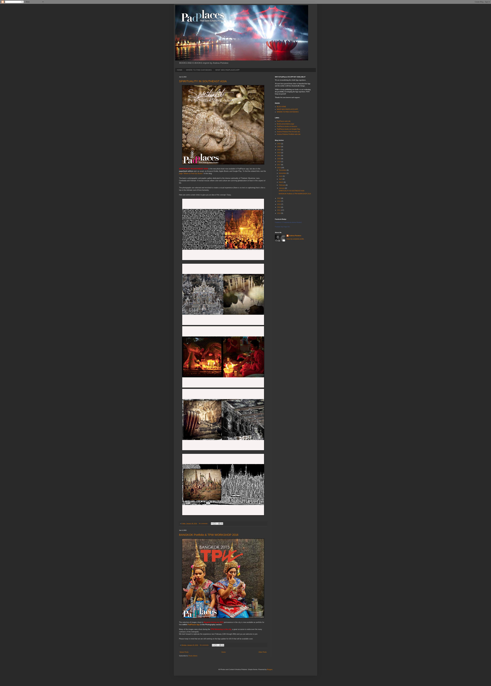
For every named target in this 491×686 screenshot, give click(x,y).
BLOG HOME (281, 107)
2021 (279, 156)
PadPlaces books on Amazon (287, 126)
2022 (279, 153)
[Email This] (212, 523)
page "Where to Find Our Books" (191, 173)
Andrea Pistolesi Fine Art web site (288, 132)
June (281, 176)
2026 (279, 144)
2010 (279, 213)
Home (223, 652)
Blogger (269, 669)
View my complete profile (295, 239)
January (282, 188)
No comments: (203, 523)
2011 (279, 210)
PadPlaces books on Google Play (288, 129)
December (283, 170)
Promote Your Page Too (282, 226)
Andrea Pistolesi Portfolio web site (288, 134)
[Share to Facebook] (219, 523)
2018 (279, 162)
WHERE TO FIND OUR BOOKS (199, 70)
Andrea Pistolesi (295, 236)
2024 (279, 150)
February (282, 185)
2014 (279, 201)
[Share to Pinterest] (222, 523)
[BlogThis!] (214, 523)
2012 (279, 207)
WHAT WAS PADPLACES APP (227, 70)
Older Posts (263, 652)
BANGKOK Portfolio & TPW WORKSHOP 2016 (208, 534)
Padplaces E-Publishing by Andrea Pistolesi (288, 222)
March (281, 182)
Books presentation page (285, 124)
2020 (279, 159)
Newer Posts (184, 652)
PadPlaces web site (284, 121)
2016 (279, 168)
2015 (279, 198)
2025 (279, 147)
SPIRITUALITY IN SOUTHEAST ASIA (203, 81)
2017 (279, 165)
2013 (279, 204)
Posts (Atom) (192, 656)
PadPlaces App (194, 625)
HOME (179, 70)
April (281, 179)
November (283, 173)
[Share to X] (217, 523)
